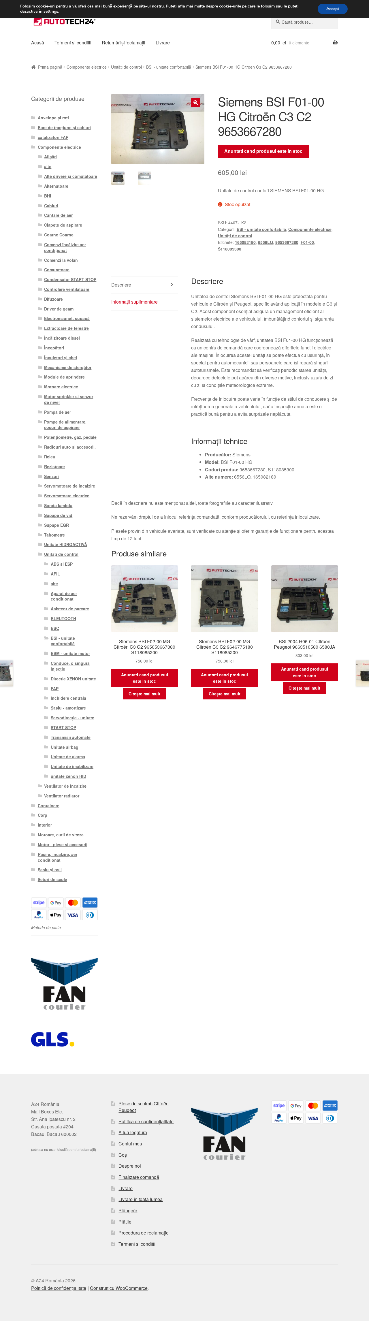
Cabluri (51, 205)
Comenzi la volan (61, 260)
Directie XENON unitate (73, 679)
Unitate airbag (64, 747)
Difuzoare (53, 299)
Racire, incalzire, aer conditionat (57, 857)
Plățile (124, 1221)
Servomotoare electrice (66, 495)
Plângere (127, 1210)
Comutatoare (56, 269)
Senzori (51, 476)
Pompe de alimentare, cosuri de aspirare (65, 424)
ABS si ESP (62, 564)
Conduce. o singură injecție (70, 666)
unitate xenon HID (68, 776)
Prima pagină (50, 67)
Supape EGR (56, 525)
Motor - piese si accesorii (62, 844)
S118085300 (229, 249)
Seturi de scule (52, 879)
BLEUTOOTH (63, 618)
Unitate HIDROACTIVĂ (65, 544)
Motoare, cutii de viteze (61, 835)
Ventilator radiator (61, 796)
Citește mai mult (144, 694)
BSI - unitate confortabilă (168, 67)
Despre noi (129, 1165)
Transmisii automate (71, 737)
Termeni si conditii (72, 42)
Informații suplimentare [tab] (134, 301)
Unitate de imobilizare (72, 766)
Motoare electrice (61, 386)
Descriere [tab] (121, 284)
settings (51, 11)
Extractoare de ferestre (66, 328)
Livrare (163, 42)
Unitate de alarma (68, 756)
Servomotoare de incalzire (69, 486)
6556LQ (265, 242)
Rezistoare (54, 466)
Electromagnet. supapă (67, 318)
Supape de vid (58, 515)
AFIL (55, 574)
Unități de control (126, 67)
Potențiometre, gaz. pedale (70, 437)
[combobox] (304, 22)
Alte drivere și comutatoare (70, 176)
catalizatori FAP (53, 137)
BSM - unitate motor (70, 653)
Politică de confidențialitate (146, 1121)
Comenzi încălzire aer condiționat (65, 247)
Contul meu (130, 1143)
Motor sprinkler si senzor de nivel (68, 399)
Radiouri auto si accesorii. (70, 447)
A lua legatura (132, 1132)
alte (47, 166)
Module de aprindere (64, 377)
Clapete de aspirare (63, 225)
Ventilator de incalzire (65, 786)
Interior (45, 825)
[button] (195, 102)
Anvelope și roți (53, 118)
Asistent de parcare (70, 608)
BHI (47, 196)
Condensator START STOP (70, 279)
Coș (122, 1154)
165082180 (245, 242)
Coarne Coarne (59, 235)
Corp (42, 815)
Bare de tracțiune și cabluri (64, 127)
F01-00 (307, 242)
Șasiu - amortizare (68, 708)
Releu (49, 457)
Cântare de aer (58, 215)
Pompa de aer (57, 412)
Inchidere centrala (68, 698)
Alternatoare (56, 186)
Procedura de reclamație (143, 1232)
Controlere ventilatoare (66, 289)
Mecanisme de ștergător (67, 367)
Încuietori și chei (60, 357)
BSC (55, 628)
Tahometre (54, 535)
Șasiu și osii (50, 869)
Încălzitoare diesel (62, 338)
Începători (54, 348)
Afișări (50, 156)
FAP (55, 688)
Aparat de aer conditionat (64, 596)
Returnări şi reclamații (123, 42)
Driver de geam (59, 309)
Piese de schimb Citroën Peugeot (143, 1106)
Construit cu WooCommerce (119, 1288)
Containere (48, 805)
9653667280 (286, 242)
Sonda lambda (58, 505)
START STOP (63, 727)
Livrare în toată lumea (140, 1199)
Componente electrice (87, 67)
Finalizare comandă (138, 1177)
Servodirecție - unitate (72, 717)
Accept (332, 9)
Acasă (37, 42)
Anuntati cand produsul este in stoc (263, 151)
